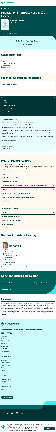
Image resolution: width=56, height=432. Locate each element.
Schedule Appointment (6, 341)
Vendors (3, 389)
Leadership (3, 373)
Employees (3, 381)
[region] (28, 426)
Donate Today (7, 397)
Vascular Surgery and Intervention (38, 283)
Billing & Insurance (5, 351)
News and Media (6, 386)
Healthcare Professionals (7, 384)
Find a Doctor (4, 343)
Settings (50, 424)
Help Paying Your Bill (6, 356)
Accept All (49, 428)
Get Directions (6, 65)
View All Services (6, 289)
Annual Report (5, 365)
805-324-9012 (29, 44)
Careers (3, 370)
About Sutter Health (6, 362)
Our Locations (4, 346)
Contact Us (4, 336)
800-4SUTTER (6, 333)
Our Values (3, 375)
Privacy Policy (32, 430)
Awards (3, 367)
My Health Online (5, 349)
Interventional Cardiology (8, 283)
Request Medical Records (7, 354)
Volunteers (3, 392)
